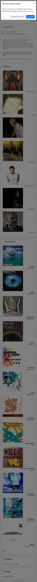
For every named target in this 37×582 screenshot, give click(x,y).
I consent (30, 17)
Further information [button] (17, 17)
